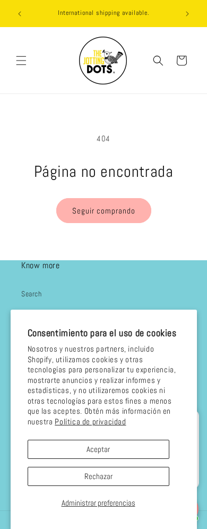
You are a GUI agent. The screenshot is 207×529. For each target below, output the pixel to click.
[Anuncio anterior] (19, 13)
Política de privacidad (90, 421)
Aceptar (98, 449)
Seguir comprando (103, 211)
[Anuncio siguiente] (187, 13)
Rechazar (98, 476)
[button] (21, 60)
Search (31, 293)
